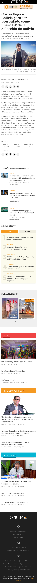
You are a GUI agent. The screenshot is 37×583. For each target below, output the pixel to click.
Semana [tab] (27, 231)
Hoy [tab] (9, 231)
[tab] (15, 321)
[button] (18, 54)
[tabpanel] (9, 308)
